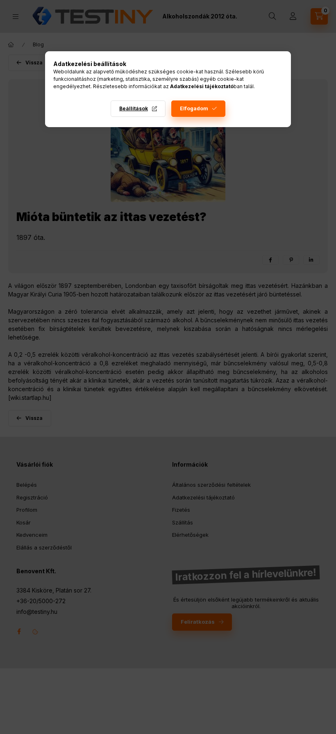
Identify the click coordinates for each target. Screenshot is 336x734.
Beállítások (133, 108)
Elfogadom (194, 108)
